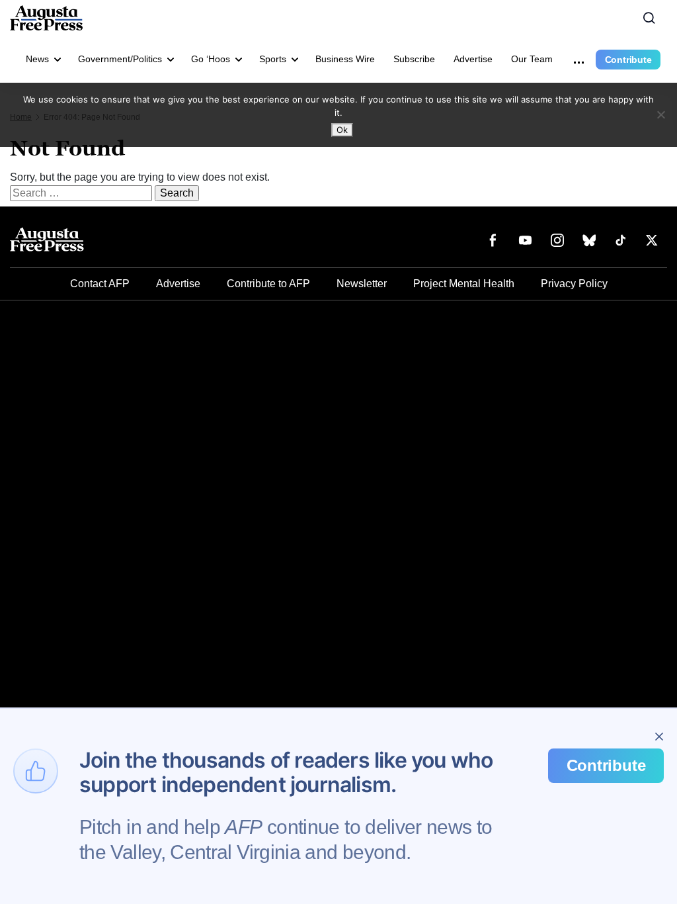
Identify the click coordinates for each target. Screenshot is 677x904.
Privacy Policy (574, 283)
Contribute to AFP (268, 283)
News (37, 59)
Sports (272, 59)
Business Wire (345, 59)
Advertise (473, 59)
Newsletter (362, 283)
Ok (342, 129)
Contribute (628, 59)
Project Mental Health (463, 283)
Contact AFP (100, 283)
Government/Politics (120, 59)
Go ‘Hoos (210, 59)
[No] (660, 114)
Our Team (532, 59)
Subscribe (414, 59)
